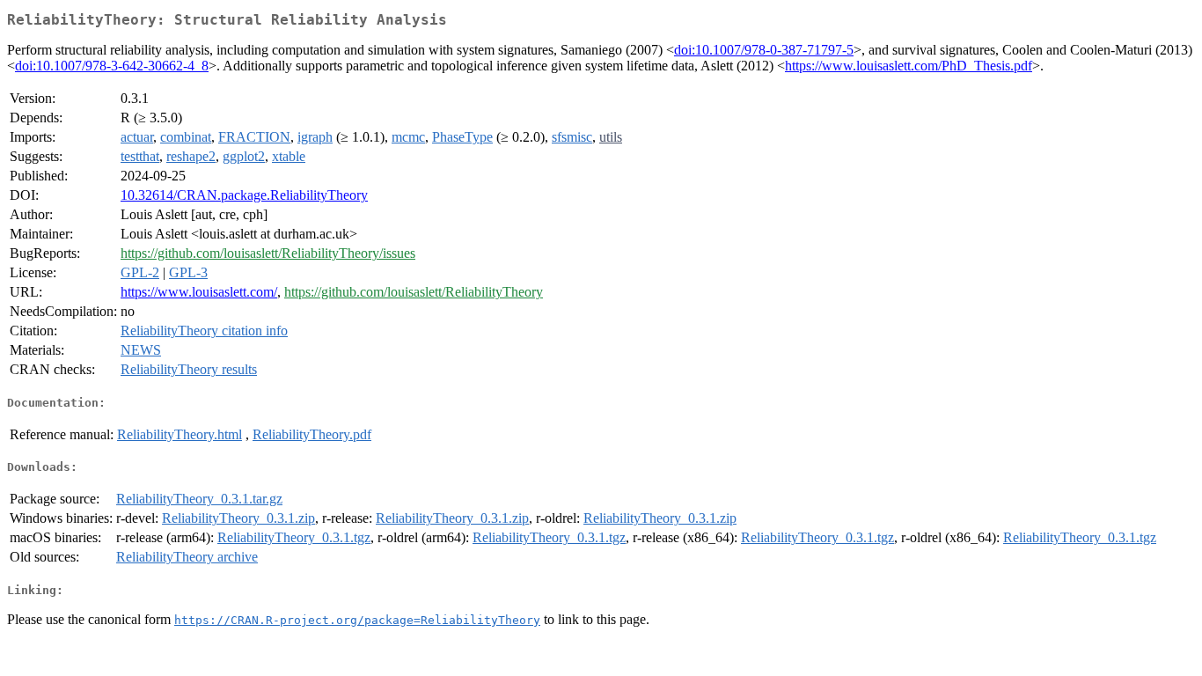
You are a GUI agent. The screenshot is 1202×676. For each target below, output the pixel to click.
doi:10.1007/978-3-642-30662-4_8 (112, 65)
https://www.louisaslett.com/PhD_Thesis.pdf (908, 65)
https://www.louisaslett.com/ (199, 291)
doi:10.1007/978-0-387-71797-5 (764, 49)
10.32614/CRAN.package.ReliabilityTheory (244, 194)
